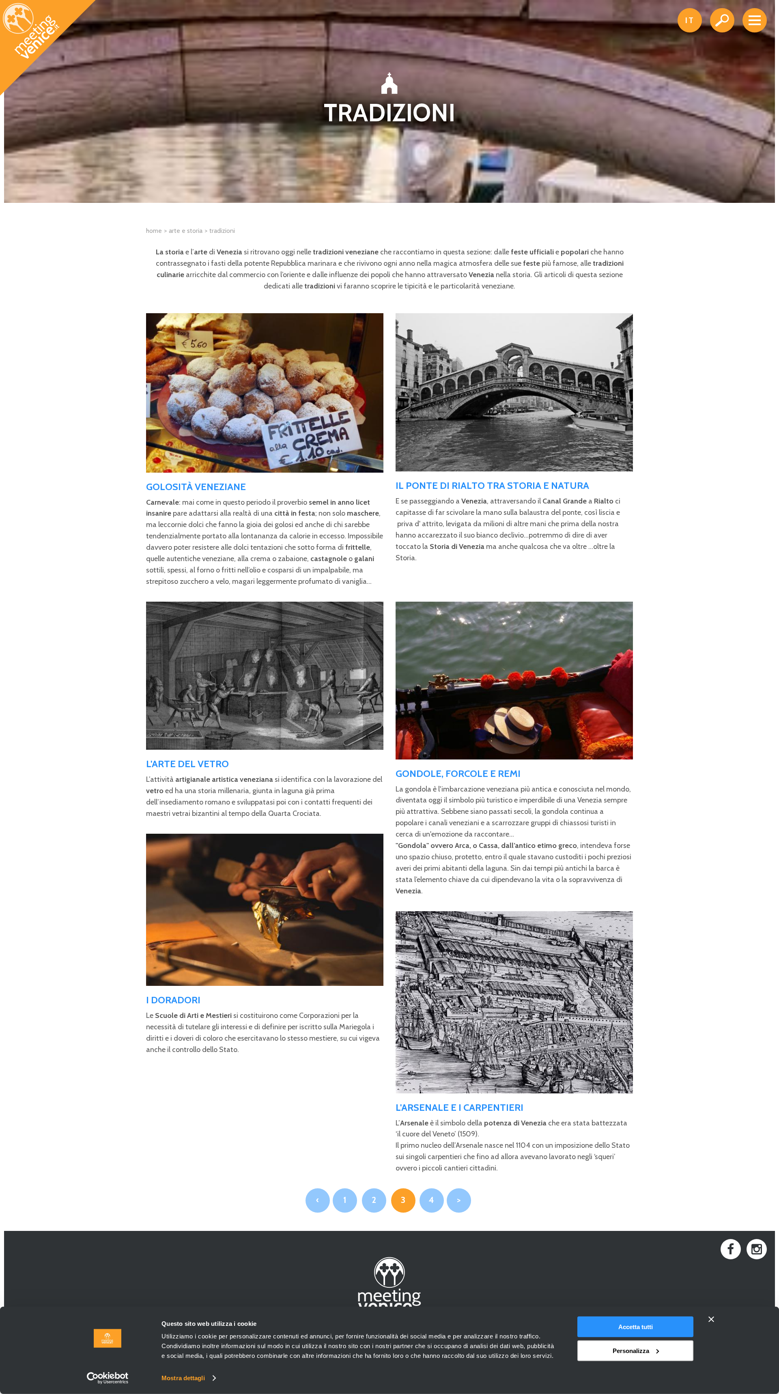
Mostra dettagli (183, 1378)
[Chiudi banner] (711, 1319)
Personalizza (631, 1350)
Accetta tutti (635, 1326)
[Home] (48, 48)
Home (154, 230)
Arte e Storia (185, 230)
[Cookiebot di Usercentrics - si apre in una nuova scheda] (107, 1378)
